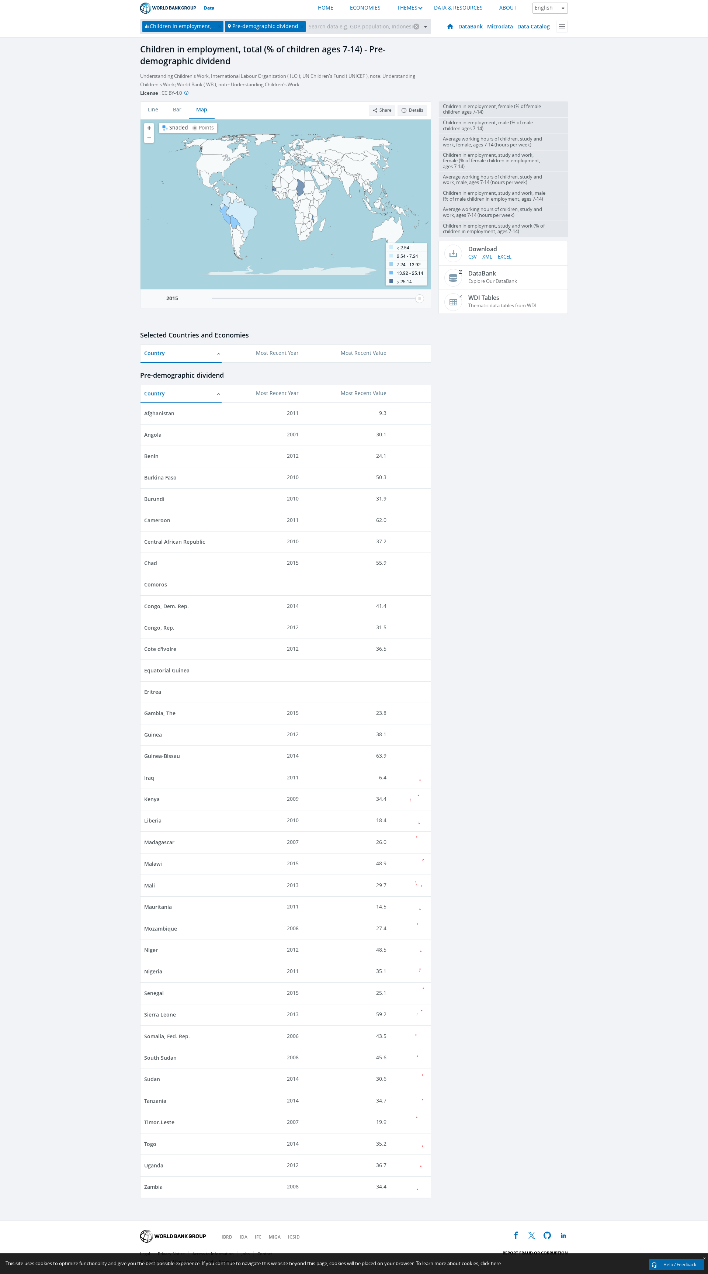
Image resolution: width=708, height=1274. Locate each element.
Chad (150, 563)
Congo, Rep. (159, 627)
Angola (153, 434)
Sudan (152, 1079)
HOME (325, 8)
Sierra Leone (160, 1014)
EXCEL (504, 257)
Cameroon (157, 520)
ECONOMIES (365, 8)
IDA (243, 1237)
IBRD (227, 1237)
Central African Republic (174, 541)
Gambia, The (160, 713)
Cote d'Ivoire (160, 648)
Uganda (153, 1165)
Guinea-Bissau (162, 755)
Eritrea (152, 691)
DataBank (470, 26)
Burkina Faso (160, 477)
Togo (150, 1143)
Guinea (153, 734)
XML (487, 257)
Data (209, 8)
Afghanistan (159, 413)
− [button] (149, 138)
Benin (151, 456)
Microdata (500, 26)
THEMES (407, 8)
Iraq (149, 777)
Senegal (154, 993)
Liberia (153, 820)
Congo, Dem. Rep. (166, 606)
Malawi (153, 863)
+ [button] (149, 128)
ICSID (294, 1237)
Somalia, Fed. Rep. (167, 1036)
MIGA (275, 1237)
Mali (149, 885)
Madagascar (159, 842)
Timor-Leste (159, 1122)
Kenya (152, 799)
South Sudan (160, 1057)
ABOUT (508, 8)
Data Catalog (533, 26)
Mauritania (158, 906)
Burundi (154, 498)
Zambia (153, 1186)
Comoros (155, 584)
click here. (491, 1263)
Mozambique (160, 928)
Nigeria (153, 971)
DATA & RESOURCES (458, 8)
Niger (151, 949)
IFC (258, 1237)
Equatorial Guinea (167, 670)
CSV (472, 257)
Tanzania (155, 1100)
